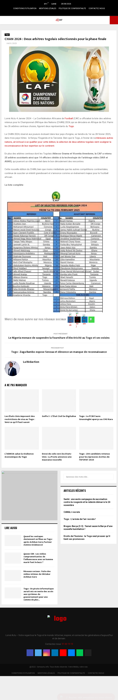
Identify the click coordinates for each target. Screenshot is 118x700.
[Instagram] (46, 652)
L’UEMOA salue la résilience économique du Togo (19, 455)
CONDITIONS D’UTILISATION (24, 8)
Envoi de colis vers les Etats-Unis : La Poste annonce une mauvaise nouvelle (57, 457)
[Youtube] (63, 652)
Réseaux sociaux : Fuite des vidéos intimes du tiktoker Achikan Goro (37, 574)
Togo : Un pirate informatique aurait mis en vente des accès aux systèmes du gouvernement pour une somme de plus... (39, 594)
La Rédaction (31, 362)
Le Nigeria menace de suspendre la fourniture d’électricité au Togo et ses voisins (59, 338)
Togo (7, 34)
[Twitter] (38, 652)
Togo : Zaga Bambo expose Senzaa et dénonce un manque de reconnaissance (59, 352)
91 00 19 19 (67, 644)
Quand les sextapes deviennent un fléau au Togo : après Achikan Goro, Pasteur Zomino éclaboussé (38, 541)
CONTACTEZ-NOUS (97, 8)
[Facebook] (30, 652)
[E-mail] (71, 652)
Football (69, 118)
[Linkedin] (54, 652)
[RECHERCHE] (110, 477)
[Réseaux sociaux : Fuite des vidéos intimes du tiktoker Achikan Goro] (13, 575)
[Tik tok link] (70, 13)
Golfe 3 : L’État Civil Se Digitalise (59, 416)
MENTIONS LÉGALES (47, 8)
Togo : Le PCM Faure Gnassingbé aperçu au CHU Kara (96, 417)
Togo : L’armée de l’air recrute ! (80, 519)
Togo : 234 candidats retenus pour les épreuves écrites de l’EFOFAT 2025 (94, 457)
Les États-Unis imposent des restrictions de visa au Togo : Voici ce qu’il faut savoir (20, 419)
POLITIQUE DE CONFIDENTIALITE (72, 8)
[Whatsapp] (79, 652)
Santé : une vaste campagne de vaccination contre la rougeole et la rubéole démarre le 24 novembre (87, 502)
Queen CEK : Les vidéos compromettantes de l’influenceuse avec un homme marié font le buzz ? (38, 558)
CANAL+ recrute (72, 512)
